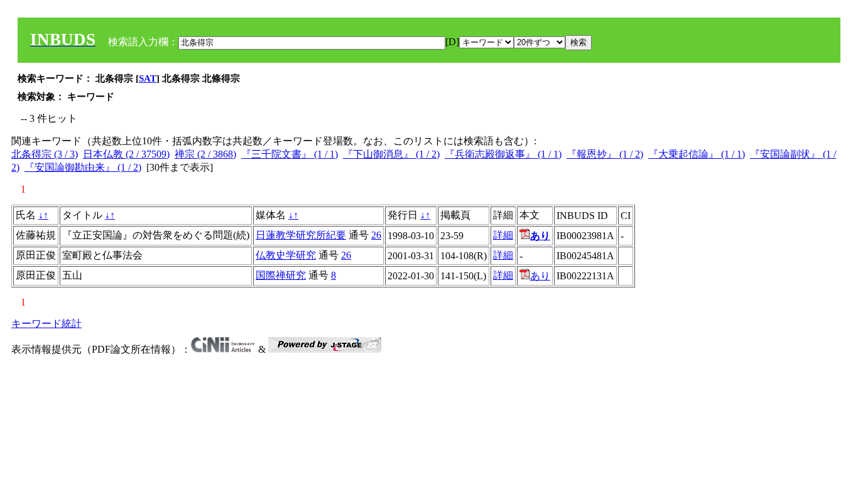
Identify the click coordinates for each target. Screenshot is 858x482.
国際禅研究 (281, 275)
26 (376, 235)
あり (540, 275)
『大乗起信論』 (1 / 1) (696, 154)
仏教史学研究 (286, 255)
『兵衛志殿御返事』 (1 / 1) (503, 154)
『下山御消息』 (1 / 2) (391, 154)
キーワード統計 (46, 323)
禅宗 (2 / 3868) (205, 154)
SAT (147, 78)
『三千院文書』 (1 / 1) (289, 154)
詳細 (503, 235)
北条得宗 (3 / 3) (44, 154)
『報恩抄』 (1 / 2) (605, 154)
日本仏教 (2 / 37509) (126, 154)
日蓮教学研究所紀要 (301, 235)
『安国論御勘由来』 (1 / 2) (82, 167)
